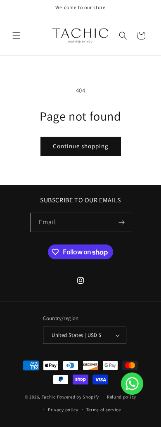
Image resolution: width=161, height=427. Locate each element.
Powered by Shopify (78, 397)
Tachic (49, 397)
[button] (16, 35)
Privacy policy (63, 410)
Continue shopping (81, 146)
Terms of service (103, 410)
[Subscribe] (122, 222)
